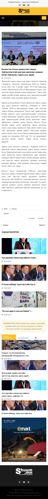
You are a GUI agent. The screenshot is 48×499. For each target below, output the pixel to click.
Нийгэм (14, 209)
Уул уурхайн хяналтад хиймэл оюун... (19, 258)
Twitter (41, 218)
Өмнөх (5, 225)
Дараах (42, 225)
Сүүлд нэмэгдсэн (7, 337)
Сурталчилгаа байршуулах (30, 2)
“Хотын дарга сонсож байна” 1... (17, 311)
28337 (5, 209)
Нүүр (15, 21)
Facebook (32, 218)
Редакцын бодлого (14, 2)
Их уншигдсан (23, 338)
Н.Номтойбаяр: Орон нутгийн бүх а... (19, 284)
